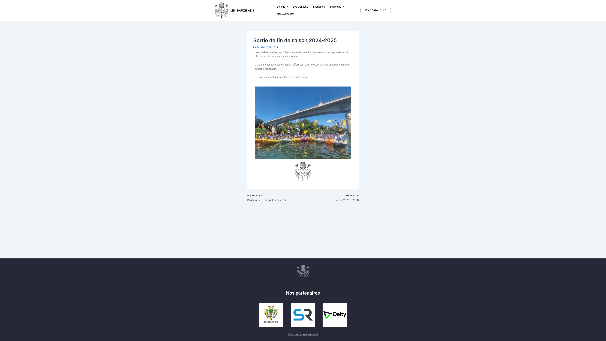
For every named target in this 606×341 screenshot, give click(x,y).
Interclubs (335, 6)
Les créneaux (300, 6)
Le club (281, 6)
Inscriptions (318, 6)
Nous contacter (285, 13)
